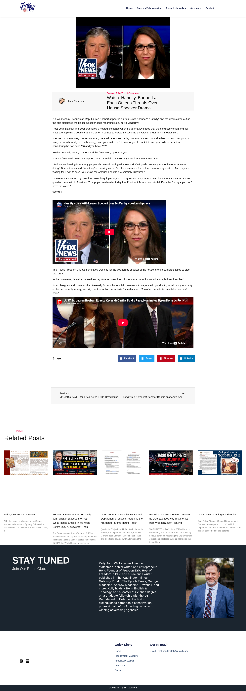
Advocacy (195, 8)
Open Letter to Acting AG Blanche (217, 514)
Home (129, 8)
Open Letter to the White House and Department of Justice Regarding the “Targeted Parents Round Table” (122, 518)
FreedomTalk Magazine (149, 8)
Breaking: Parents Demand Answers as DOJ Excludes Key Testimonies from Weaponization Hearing (169, 518)
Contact (209, 8)
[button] (127, 358)
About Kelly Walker (176, 8)
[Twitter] (27, 661)
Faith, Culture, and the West (20, 514)
